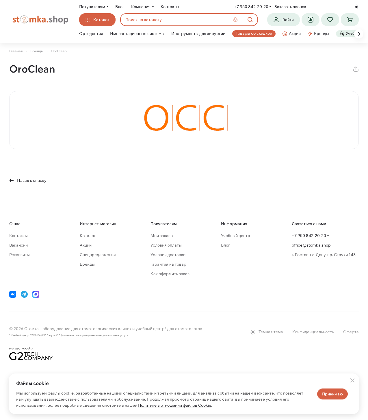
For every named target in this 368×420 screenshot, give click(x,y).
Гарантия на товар (168, 264)
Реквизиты (19, 254)
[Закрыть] (352, 380)
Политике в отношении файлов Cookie (174, 405)
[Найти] (250, 19)
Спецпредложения (98, 254)
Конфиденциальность (313, 331)
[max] (35, 294)
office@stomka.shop (311, 245)
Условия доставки (167, 254)
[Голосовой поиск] (236, 19)
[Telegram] (24, 294)
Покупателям (163, 223)
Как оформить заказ (169, 273)
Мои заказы (161, 235)
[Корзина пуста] (350, 19)
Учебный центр (235, 235)
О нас (15, 223)
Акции (86, 245)
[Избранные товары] (330, 19)
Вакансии (18, 245)
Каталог (88, 235)
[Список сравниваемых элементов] (310, 19)
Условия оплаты (166, 245)
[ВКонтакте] (12, 294)
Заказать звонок (290, 6)
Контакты (18, 235)
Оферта (351, 331)
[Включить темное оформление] (356, 7)
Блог (225, 245)
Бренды (87, 264)
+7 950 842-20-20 (251, 6)
